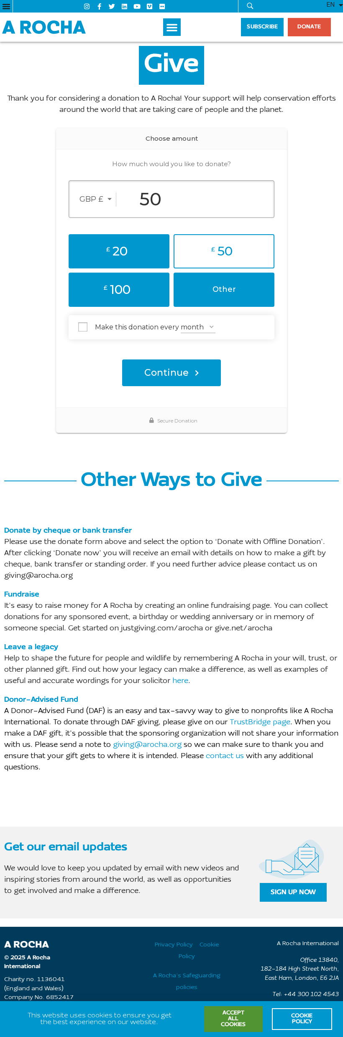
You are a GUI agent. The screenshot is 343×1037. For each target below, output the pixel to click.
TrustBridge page (260, 722)
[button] (6, 6)
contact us (225, 756)
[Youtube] (137, 6)
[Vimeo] (149, 6)
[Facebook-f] (99, 6)
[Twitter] (112, 6)
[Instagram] (87, 6)
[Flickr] (162, 6)
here (180, 681)
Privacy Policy (174, 945)
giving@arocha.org (147, 745)
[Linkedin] (124, 6)
